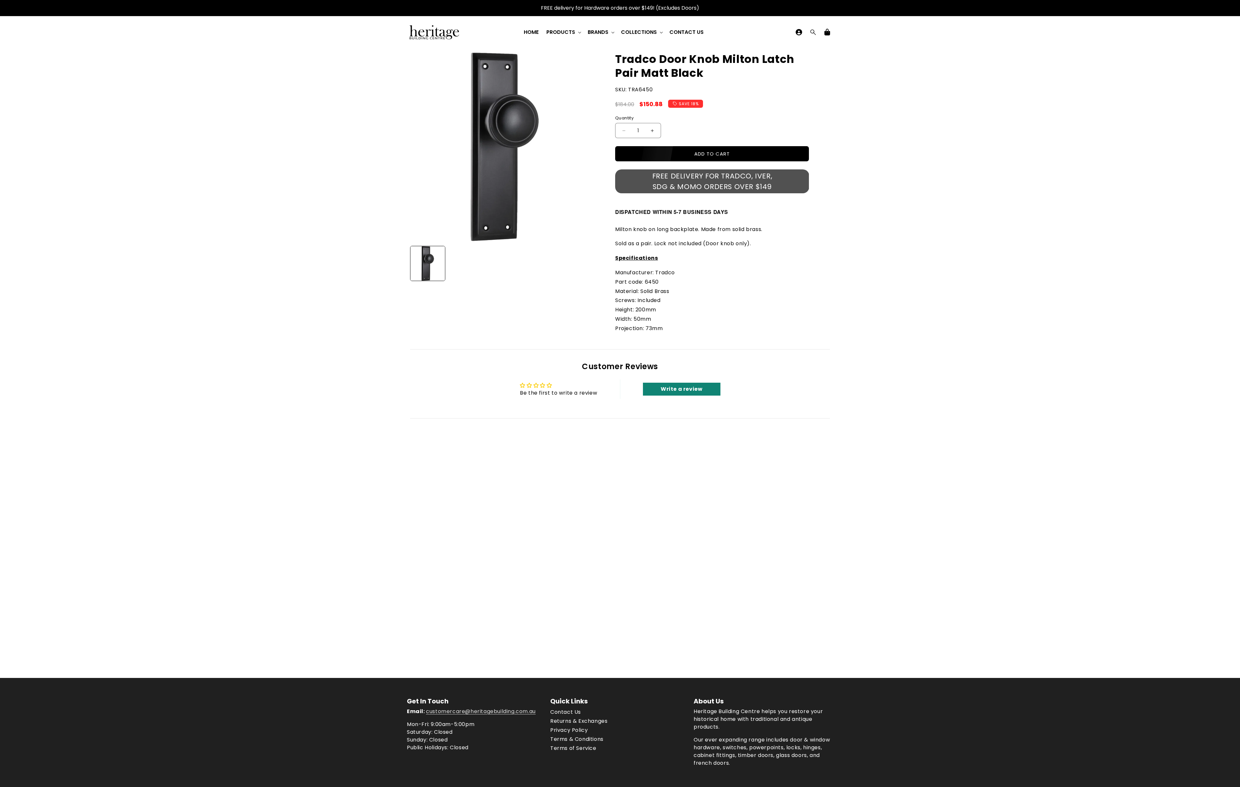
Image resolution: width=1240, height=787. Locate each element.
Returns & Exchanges (578, 721)
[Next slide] (592, 264)
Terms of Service (573, 748)
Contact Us (565, 712)
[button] (563, 32)
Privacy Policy (569, 730)
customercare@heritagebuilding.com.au (481, 711)
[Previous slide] (417, 264)
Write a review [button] (681, 389)
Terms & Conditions (577, 739)
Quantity (624, 118)
